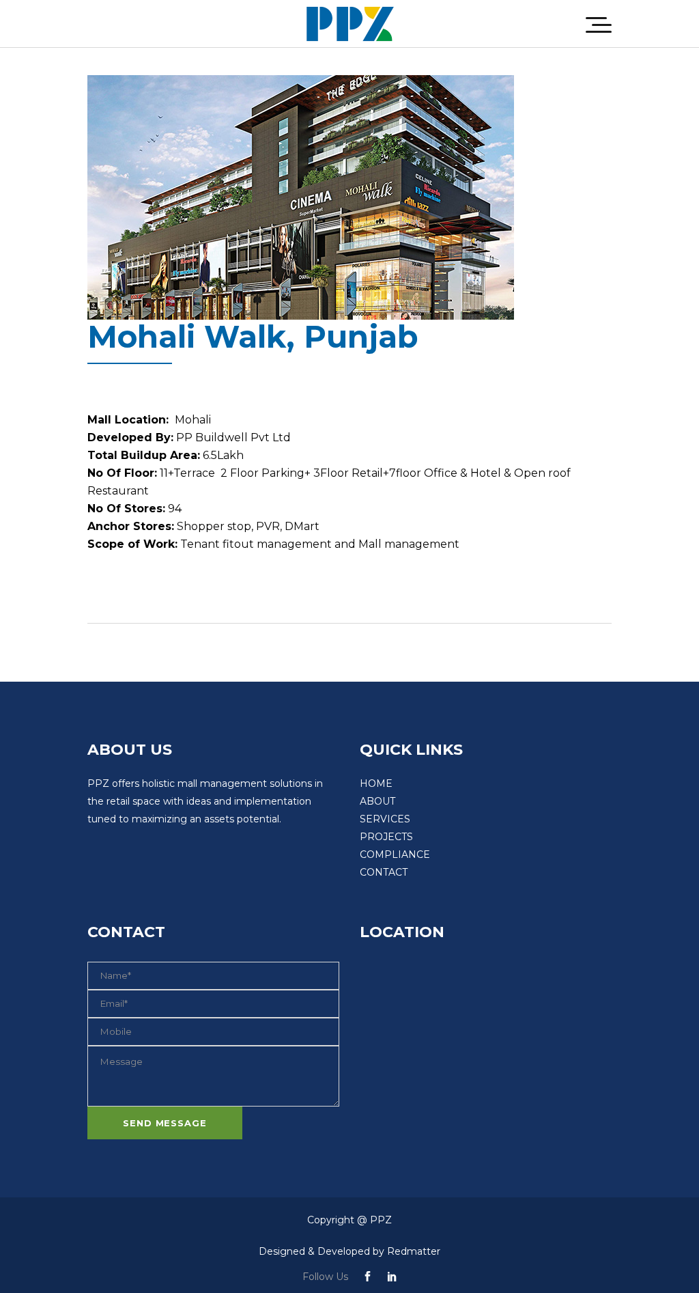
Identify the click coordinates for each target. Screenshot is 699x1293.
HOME (376, 783)
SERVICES (385, 819)
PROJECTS (386, 837)
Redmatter (413, 1251)
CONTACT (384, 872)
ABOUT (377, 801)
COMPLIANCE (395, 854)
